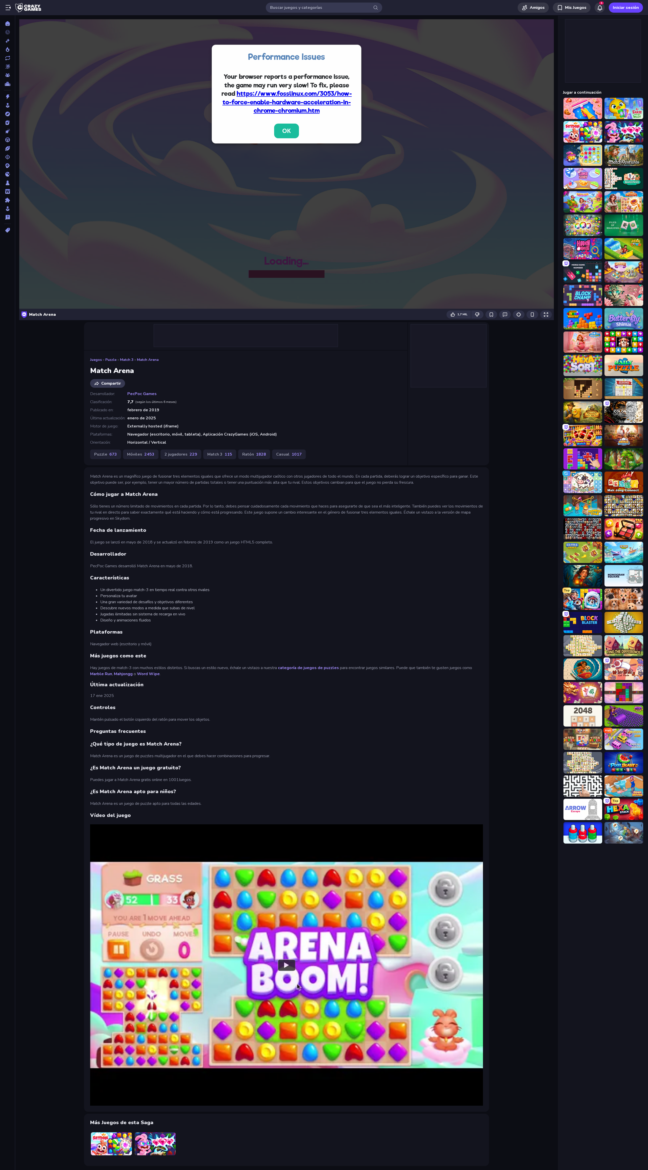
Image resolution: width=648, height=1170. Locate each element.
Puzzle (110, 359)
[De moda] (7, 49)
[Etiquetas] (7, 230)
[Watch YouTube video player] (286, 965)
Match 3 (126, 359)
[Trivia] (7, 217)
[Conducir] (7, 139)
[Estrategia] (7, 165)
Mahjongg (123, 674)
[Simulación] (7, 208)
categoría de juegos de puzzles (309, 668)
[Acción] (7, 96)
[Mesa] (7, 183)
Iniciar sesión (626, 7)
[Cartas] (7, 122)
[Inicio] (7, 23)
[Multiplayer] (7, 75)
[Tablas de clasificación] (7, 84)
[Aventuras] (7, 114)
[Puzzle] (7, 200)
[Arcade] (7, 105)
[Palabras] (7, 191)
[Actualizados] (7, 58)
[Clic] (7, 131)
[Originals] (7, 66)
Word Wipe (148, 674)
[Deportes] (7, 148)
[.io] (7, 174)
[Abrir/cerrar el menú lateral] (8, 8)
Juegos (96, 359)
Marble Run (101, 674)
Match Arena (148, 359)
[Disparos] (7, 157)
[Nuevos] (7, 40)
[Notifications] (600, 8)
